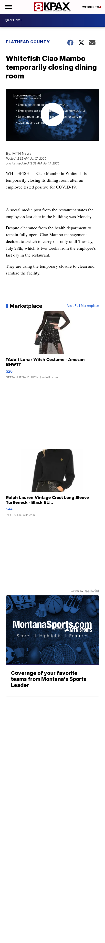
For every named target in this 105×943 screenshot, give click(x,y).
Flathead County (28, 41)
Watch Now (90, 7)
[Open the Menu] (8, 7)
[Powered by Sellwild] (92, 591)
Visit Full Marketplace (83, 306)
